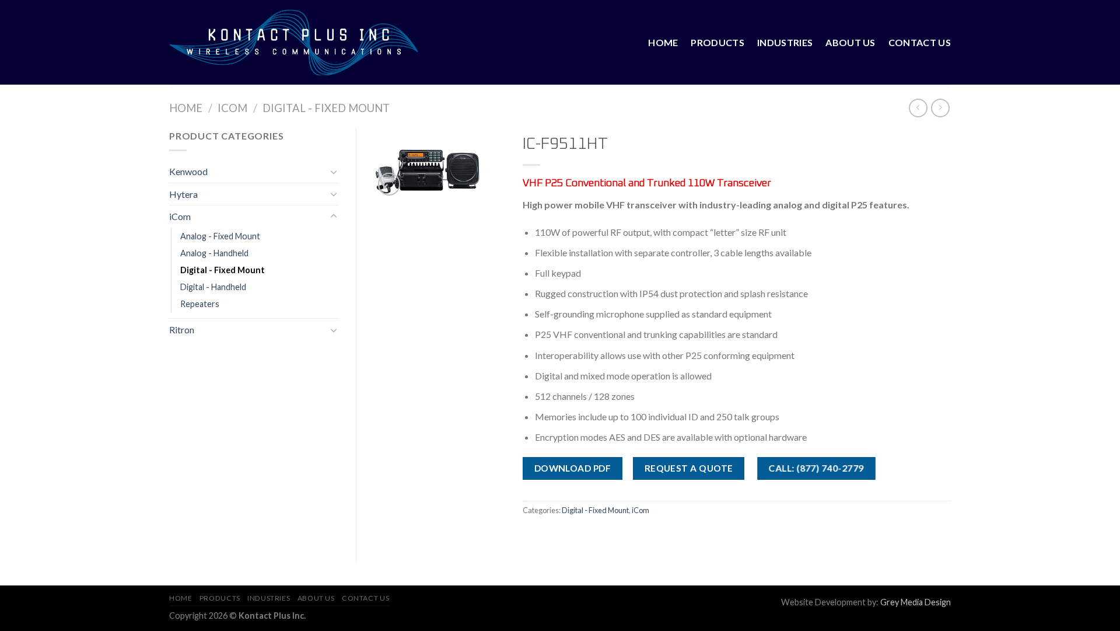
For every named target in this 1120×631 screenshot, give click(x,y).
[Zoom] (389, 184)
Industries (785, 42)
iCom (232, 108)
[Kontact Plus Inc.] (293, 42)
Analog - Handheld (214, 253)
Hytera (183, 194)
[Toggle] (333, 172)
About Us (850, 42)
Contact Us (919, 42)
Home (663, 42)
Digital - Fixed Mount (326, 108)
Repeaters (199, 304)
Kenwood (188, 171)
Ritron (181, 329)
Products (717, 42)
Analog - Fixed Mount (220, 236)
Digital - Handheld (213, 287)
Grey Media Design (915, 602)
